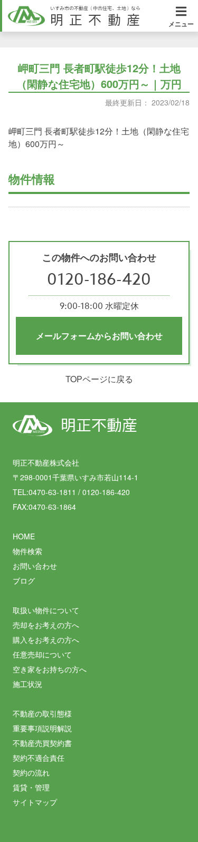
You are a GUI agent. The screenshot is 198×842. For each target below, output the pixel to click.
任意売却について (42, 654)
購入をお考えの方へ (46, 639)
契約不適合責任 (38, 757)
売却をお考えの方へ (46, 625)
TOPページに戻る (99, 379)
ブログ (24, 580)
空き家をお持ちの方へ (50, 669)
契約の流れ (31, 772)
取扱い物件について (46, 610)
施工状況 (27, 684)
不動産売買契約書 (42, 743)
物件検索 (27, 551)
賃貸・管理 (31, 787)
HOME (24, 536)
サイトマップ (35, 802)
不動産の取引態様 (42, 713)
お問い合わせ (35, 565)
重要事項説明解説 (42, 728)
